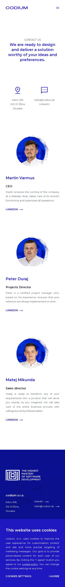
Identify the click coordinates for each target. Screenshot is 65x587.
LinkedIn (44, 104)
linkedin (39, 501)
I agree (54, 576)
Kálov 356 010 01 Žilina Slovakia (17, 104)
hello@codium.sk (44, 100)
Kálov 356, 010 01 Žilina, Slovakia (12, 506)
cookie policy (30, 564)
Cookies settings (18, 576)
